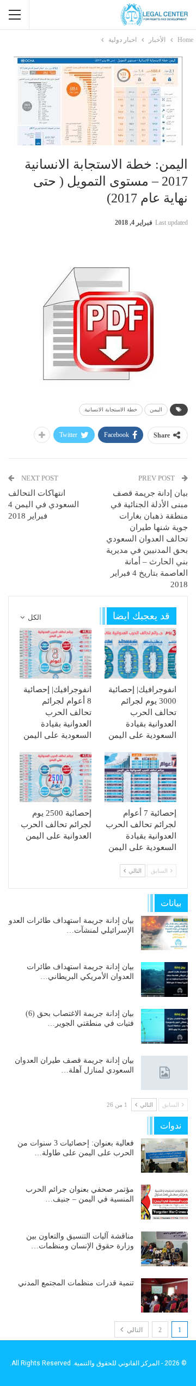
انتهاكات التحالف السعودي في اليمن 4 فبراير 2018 (43, 504)
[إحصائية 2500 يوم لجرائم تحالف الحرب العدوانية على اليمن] (55, 777)
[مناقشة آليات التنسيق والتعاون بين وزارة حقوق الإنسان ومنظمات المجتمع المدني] (164, 1248)
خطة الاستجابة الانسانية (110, 409)
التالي (134, 1330)
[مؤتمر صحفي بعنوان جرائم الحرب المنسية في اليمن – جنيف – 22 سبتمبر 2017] (164, 1202)
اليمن (156, 409)
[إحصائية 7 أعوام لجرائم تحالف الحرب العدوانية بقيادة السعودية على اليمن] (140, 777)
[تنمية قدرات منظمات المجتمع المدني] (164, 1295)
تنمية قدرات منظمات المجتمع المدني (76, 1283)
